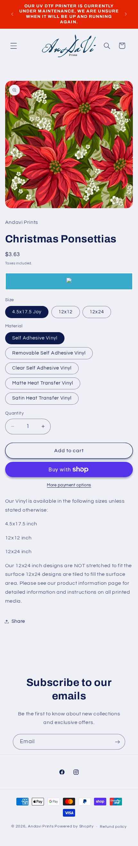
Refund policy (113, 826)
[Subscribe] (117, 742)
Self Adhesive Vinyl (34, 338)
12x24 (97, 311)
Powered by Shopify (74, 826)
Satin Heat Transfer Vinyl (42, 398)
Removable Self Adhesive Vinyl (49, 353)
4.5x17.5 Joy (27, 311)
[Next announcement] (126, 14)
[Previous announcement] (12, 14)
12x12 (65, 311)
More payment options (69, 485)
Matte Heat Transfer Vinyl (42, 383)
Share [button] (18, 621)
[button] (13, 45)
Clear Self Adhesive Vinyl (42, 368)
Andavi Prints (41, 826)
